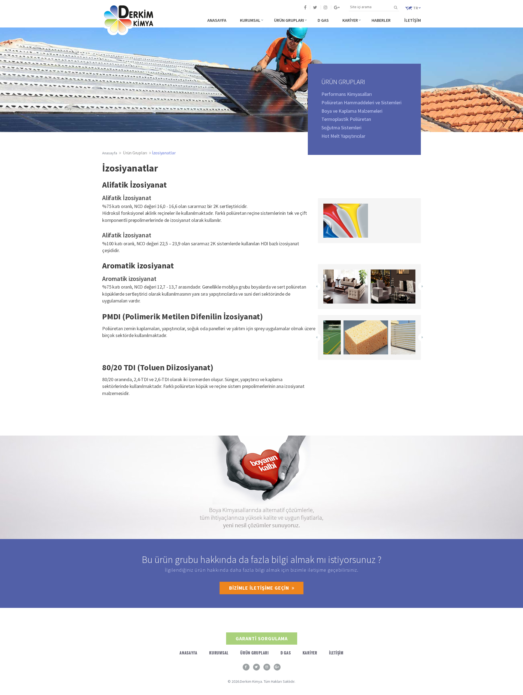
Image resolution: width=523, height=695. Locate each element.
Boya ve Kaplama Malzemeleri (351, 111)
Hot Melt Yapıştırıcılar (343, 136)
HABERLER (381, 20)
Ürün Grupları (135, 152)
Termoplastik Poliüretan (346, 119)
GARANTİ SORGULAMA (262, 638)
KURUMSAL (250, 20)
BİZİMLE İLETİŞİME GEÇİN (259, 588)
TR (415, 7)
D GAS (323, 20)
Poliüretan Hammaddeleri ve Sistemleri (361, 102)
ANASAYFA (216, 20)
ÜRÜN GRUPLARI (289, 20)
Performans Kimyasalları (346, 94)
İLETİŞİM (412, 20)
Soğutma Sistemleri (341, 127)
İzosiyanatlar (164, 152)
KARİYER (350, 20)
